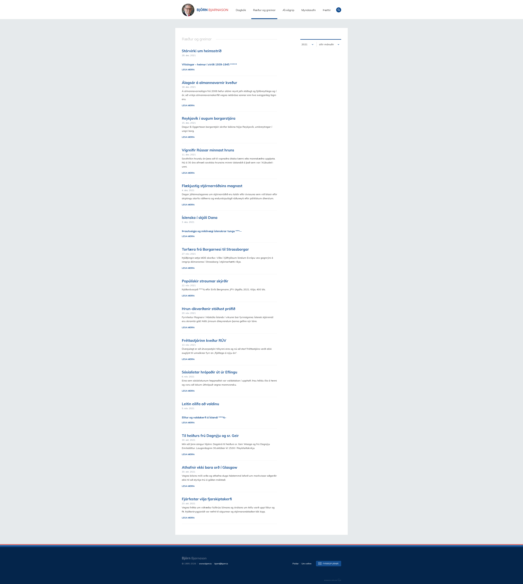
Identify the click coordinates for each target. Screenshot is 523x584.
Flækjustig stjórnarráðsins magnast (212, 186)
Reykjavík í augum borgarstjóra (208, 118)
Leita (338, 9)
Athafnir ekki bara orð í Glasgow (209, 467)
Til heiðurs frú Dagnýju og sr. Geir (210, 435)
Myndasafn (308, 10)
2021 (305, 44)
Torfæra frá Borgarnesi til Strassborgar (215, 249)
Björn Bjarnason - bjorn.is (209, 10)
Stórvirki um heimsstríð (201, 51)
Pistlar (295, 563)
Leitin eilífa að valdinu (200, 404)
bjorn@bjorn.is (221, 563)
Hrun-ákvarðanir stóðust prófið (208, 309)
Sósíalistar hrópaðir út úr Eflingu (209, 372)
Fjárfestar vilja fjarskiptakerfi (207, 499)
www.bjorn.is (205, 563)
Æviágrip (288, 10)
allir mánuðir (326, 44)
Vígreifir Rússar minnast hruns (208, 150)
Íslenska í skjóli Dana (199, 217)
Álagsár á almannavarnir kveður (209, 82)
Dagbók (241, 10)
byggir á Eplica (332, 580)
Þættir (327, 10)
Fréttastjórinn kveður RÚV (204, 340)
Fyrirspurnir (330, 563)
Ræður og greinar (264, 10)
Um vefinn (306, 563)
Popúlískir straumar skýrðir (205, 281)
